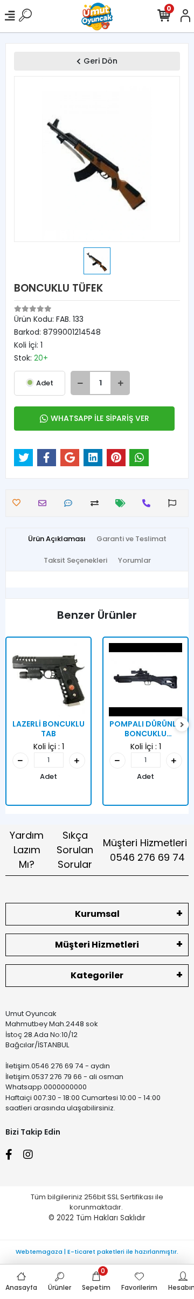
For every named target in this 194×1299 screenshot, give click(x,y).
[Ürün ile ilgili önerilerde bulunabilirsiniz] (174, 503)
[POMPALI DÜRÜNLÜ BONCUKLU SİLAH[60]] (145, 679)
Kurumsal (97, 914)
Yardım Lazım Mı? (27, 849)
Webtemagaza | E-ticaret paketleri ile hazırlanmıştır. (97, 1251)
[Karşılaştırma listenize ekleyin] (97, 503)
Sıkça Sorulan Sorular (75, 849)
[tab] (57, 539)
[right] (182, 725)
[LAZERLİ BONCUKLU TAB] (48, 679)
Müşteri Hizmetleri (145, 850)
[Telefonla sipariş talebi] (149, 503)
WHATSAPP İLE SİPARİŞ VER (100, 418)
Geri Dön (100, 61)
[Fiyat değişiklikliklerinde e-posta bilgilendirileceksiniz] (123, 503)
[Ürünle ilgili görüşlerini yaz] (70, 503)
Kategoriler (97, 975)
